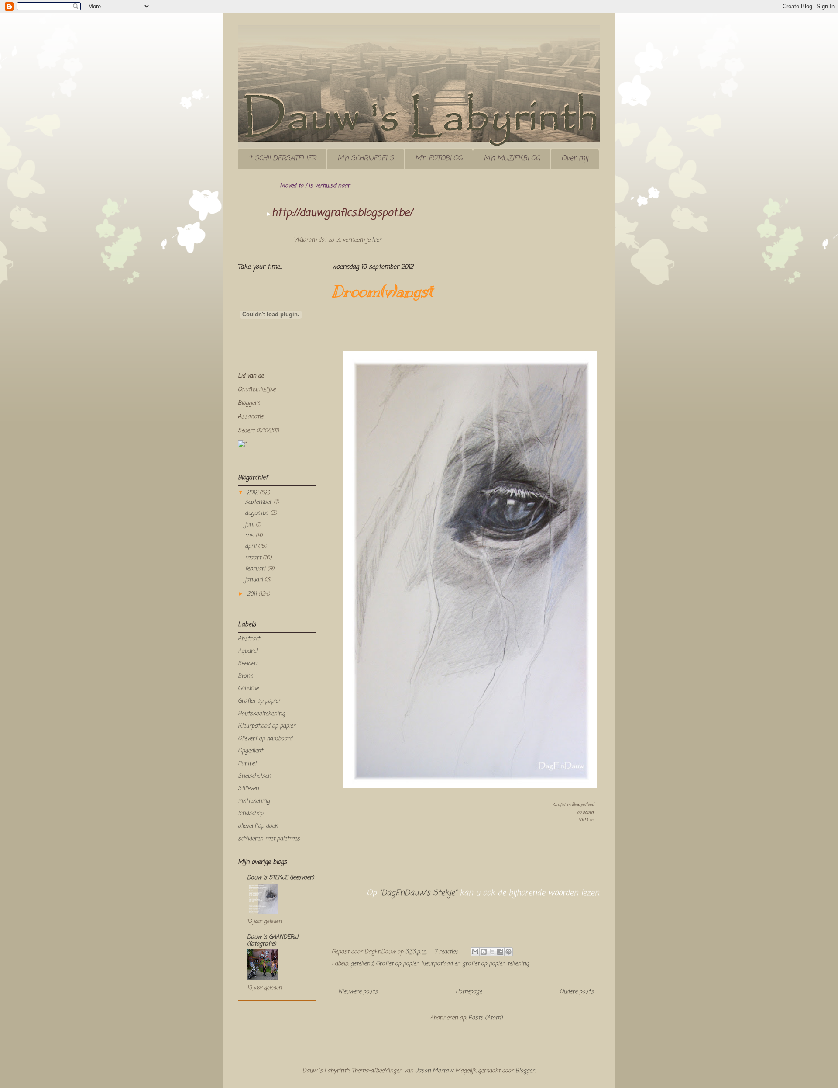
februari (256, 569)
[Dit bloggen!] (483, 951)
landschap (250, 813)
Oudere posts (577, 992)
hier (376, 240)
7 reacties (446, 952)
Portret (247, 763)
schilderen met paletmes (269, 839)
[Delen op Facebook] (500, 951)
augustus (257, 513)
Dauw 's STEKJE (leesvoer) (280, 877)
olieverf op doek (258, 826)
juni (250, 524)
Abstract (249, 638)
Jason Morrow (434, 1071)
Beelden (247, 663)
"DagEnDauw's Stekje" (418, 893)
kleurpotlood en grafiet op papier (463, 964)
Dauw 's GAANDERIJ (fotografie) (272, 940)
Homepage (469, 992)
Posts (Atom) (485, 1018)
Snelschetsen (254, 776)
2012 (253, 493)
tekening (518, 964)
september (259, 502)
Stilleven (248, 788)
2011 (252, 594)
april (251, 546)
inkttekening (254, 801)
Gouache (248, 688)
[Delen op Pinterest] (508, 951)
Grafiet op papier (397, 964)
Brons (245, 676)
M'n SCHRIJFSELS (365, 158)
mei (250, 535)
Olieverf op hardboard (265, 739)
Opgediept (250, 751)
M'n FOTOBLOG (438, 158)
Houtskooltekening (261, 714)
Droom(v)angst (382, 291)
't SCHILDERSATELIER (282, 158)
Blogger (525, 1071)
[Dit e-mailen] (475, 951)
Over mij (574, 158)
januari (254, 579)
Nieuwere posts (358, 992)
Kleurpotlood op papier (266, 726)
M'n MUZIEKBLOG (512, 158)
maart (254, 558)
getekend (361, 964)
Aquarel (247, 651)
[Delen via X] (492, 951)
